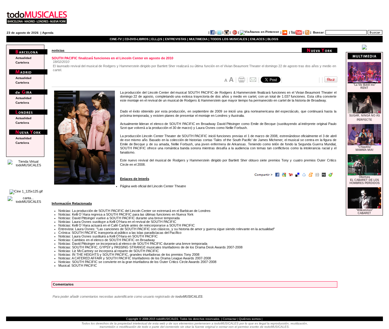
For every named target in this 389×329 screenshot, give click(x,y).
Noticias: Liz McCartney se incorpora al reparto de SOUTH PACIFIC (108, 251)
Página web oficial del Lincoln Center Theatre (153, 186)
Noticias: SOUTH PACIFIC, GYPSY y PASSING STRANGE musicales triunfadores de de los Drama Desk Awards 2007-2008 (150, 247)
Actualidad (23, 58)
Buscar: (319, 32)
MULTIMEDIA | (199, 39)
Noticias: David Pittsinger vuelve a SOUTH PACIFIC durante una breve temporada (119, 218)
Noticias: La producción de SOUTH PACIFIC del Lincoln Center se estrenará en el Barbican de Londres (134, 211)
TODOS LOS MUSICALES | (229, 39)
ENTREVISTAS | (176, 39)
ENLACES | (258, 39)
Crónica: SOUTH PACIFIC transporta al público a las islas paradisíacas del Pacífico (119, 232)
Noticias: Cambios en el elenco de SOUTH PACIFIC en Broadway (106, 240)
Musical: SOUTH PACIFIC (77, 265)
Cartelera (22, 62)
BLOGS (272, 39)
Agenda (47, 32)
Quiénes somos (250, 318)
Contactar (229, 318)
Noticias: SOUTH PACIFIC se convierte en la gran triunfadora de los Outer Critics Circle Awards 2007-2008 (137, 262)
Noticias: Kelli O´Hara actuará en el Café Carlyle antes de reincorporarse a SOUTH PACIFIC (126, 225)
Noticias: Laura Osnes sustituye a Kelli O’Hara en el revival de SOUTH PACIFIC (117, 221)
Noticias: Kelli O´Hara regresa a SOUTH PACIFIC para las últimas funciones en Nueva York (126, 214)
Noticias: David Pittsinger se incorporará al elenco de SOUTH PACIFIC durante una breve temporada (132, 243)
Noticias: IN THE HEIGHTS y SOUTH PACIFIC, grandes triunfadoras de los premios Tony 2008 (128, 254)
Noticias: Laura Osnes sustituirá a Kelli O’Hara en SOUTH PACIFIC (108, 236)
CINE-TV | (117, 39)
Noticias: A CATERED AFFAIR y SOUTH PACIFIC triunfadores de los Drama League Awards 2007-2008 (134, 258)
